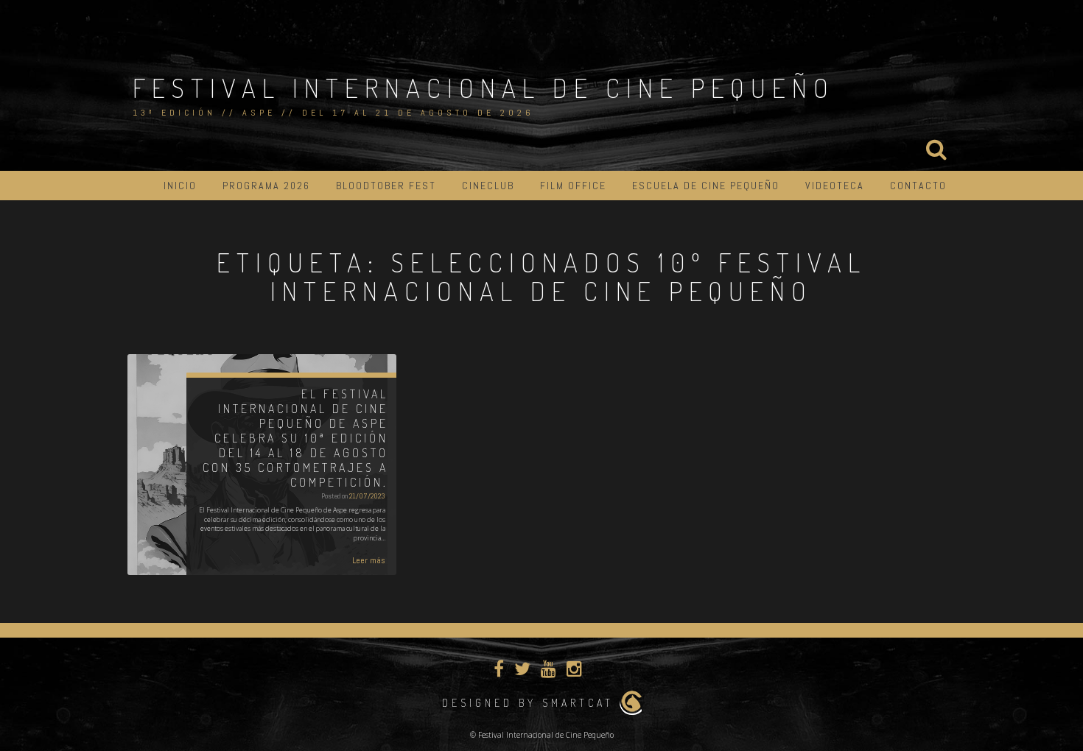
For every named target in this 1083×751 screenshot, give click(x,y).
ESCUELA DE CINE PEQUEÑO (705, 185)
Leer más (368, 560)
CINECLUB (488, 185)
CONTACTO (918, 185)
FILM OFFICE (573, 185)
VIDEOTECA (834, 185)
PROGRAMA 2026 (266, 185)
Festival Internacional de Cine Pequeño (484, 88)
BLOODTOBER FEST (386, 185)
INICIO (180, 185)
